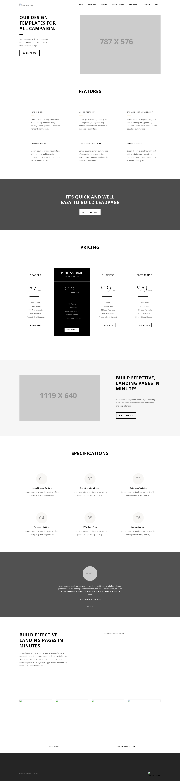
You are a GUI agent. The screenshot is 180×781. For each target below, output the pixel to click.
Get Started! (90, 212)
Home (81, 5)
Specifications (118, 5)
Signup (147, 5)
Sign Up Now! (35, 325)
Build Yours (29, 53)
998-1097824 (54, 746)
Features (92, 5)
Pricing (104, 5)
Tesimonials (134, 5)
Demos (158, 5)
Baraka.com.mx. (31, 773)
